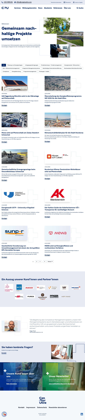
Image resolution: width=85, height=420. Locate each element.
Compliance (6, 71)
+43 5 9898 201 (8, 2)
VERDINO (44, 414)
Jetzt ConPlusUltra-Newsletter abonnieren (61, 383)
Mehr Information (11, 383)
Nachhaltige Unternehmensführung (52, 68)
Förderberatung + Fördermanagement (51, 65)
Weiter (49, 261)
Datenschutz (42, 407)
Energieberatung (16, 71)
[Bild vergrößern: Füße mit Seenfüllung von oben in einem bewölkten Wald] (57, 26)
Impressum (30, 407)
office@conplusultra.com (24, 2)
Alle (4, 65)
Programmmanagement (30, 71)
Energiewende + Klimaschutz (72, 65)
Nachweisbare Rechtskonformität (73, 68)
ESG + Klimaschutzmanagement (11, 68)
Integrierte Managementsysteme (31, 68)
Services (17, 8)
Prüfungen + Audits (44, 71)
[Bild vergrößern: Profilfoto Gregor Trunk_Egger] (11, 326)
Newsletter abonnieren (58, 407)
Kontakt (4, 353)
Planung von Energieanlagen (15, 65)
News (40, 8)
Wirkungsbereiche (29, 8)
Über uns (67, 8)
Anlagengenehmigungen (31, 65)
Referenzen (57, 8)
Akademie (48, 8)
